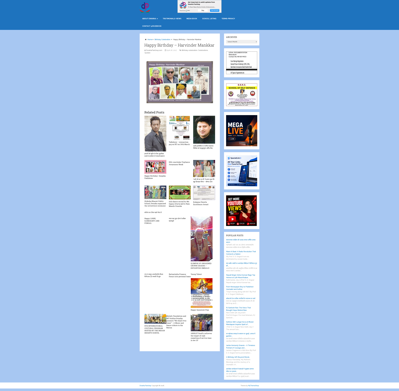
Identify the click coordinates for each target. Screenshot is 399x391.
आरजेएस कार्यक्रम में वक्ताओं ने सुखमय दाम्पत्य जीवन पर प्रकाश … (240, 370)
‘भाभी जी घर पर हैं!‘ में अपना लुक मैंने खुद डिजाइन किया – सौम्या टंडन (203, 180)
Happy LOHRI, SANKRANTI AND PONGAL (151, 220)
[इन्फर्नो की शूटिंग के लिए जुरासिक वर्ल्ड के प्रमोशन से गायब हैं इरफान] (155, 133)
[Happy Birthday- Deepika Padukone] (155, 167)
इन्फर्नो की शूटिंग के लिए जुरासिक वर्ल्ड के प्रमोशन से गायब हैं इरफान (154, 154)
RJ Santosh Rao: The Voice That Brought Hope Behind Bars (238, 309)
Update (147, 53)
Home (149, 39)
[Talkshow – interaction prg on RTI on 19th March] (180, 128)
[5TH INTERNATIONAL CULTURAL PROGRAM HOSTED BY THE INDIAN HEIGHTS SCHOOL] (155, 319)
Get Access (214, 10)
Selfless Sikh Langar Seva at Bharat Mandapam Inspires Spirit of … (240, 323)
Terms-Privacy (228, 19)
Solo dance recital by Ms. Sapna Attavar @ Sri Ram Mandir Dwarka (179, 203)
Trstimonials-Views (172, 19)
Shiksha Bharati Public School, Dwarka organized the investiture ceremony (155, 203)
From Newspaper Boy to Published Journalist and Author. (239, 288)
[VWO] (188, 10)
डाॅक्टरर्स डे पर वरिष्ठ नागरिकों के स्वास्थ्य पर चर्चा (240, 298)
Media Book (192, 19)
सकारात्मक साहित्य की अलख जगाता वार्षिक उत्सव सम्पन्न (241, 241)
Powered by (183, 10)
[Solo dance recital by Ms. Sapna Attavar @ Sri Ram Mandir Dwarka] (180, 192)
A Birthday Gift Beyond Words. (238, 357)
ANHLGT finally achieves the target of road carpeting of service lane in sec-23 (201, 336)
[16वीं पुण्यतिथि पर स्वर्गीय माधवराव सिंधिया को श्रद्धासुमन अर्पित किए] (204, 130)
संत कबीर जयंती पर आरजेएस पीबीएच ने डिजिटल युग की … (241, 264)
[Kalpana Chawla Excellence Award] (204, 193)
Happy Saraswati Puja (200, 310)
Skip (202, 10)
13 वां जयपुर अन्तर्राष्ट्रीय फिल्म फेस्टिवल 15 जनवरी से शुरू (153, 275)
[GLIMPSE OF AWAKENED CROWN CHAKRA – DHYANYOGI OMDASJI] (202, 238)
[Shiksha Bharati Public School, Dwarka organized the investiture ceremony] (155, 192)
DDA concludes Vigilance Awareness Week (179, 163)
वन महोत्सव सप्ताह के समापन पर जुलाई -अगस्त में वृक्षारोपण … (240, 335)
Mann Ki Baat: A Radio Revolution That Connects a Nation (241, 253)
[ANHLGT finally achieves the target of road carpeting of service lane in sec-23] (202, 322)
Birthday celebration (162, 39)
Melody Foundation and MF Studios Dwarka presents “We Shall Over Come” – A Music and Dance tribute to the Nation (176, 322)
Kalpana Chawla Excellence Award (200, 203)
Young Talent (196, 274)
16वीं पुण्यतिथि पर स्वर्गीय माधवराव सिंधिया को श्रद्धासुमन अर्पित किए (203, 147)
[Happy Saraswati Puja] (202, 293)
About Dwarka (149, 19)
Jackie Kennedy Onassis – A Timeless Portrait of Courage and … (240, 346)
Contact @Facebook (151, 26)
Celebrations (203, 50)
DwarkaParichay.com (154, 50)
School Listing (209, 19)
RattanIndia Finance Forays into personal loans (180, 275)
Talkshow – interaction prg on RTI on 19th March (179, 143)
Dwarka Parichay (145, 385)
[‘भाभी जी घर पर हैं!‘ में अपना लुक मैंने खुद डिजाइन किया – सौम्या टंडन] (204, 168)
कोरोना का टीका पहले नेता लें (153, 212)
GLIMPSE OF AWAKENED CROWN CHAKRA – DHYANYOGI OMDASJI (201, 265)
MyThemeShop (253, 385)
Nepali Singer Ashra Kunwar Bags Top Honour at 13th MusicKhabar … (240, 276)
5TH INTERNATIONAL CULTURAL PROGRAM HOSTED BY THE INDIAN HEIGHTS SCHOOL (154, 329)
